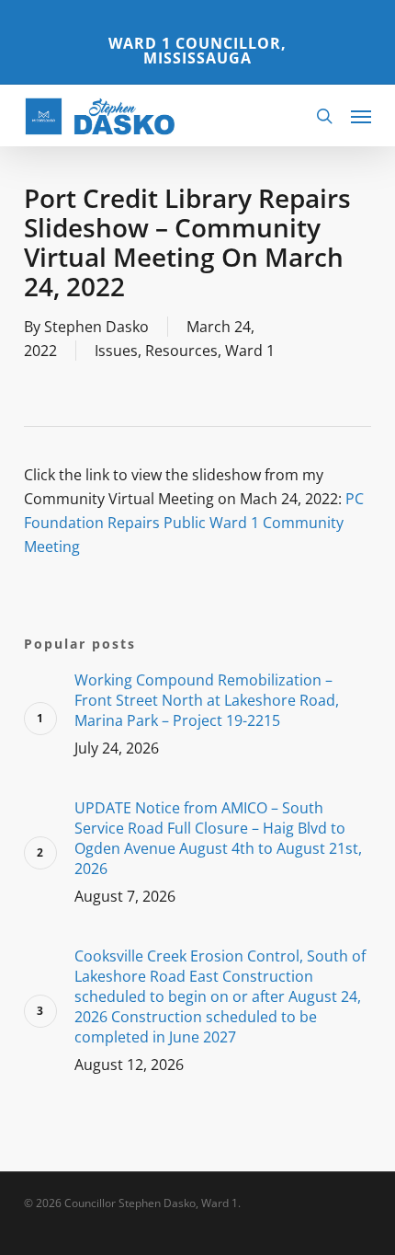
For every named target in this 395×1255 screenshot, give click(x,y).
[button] (361, 116)
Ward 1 (250, 350)
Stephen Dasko (96, 327)
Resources (181, 350)
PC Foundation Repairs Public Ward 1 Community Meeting (194, 523)
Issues (116, 350)
